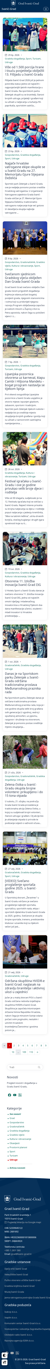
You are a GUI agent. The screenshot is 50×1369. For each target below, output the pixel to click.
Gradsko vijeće (17, 1134)
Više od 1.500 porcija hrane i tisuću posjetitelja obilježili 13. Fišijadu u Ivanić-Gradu (24, 70)
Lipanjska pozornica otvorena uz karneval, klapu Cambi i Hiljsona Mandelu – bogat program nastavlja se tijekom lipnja (25, 381)
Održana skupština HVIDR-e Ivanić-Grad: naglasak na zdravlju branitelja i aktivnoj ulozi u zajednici (25, 986)
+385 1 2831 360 (13, 1250)
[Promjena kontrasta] (4, 1355)
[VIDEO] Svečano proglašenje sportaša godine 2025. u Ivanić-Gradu (20, 886)
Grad (12, 1118)
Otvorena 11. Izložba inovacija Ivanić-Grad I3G (23, 583)
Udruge (9, 62)
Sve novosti (15, 1114)
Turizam (37, 58)
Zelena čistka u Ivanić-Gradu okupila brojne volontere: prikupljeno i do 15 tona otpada (24, 790)
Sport (28, 58)
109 (24, 1052)
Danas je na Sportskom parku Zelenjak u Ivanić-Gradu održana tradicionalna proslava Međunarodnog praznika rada (23, 682)
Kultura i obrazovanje (22, 265)
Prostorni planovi (18, 1147)
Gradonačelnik (27, 262)
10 (13, 1052)
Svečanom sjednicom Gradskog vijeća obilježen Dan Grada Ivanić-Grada (23, 277)
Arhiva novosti (17, 1167)
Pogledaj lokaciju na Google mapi (24, 1222)
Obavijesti (15, 1143)
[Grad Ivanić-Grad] (22, 1198)
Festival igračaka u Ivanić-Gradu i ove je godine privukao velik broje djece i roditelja (24, 486)
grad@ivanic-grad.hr (21, 1254)
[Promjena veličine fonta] (4, 1362)
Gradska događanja (15, 58)
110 (31, 1052)
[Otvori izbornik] (45, 9)
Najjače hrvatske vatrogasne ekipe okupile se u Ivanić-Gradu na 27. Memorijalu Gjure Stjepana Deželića (25, 170)
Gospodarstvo (12, 154)
